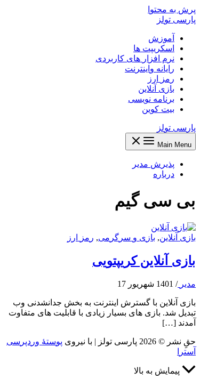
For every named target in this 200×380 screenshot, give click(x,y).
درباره (163, 174)
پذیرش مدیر (153, 163)
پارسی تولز (176, 19)
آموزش (161, 38)
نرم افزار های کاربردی (134, 58)
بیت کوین (158, 109)
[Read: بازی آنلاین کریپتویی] (173, 227)
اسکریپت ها (153, 48)
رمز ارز (161, 78)
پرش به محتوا (172, 9)
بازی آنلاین (156, 88)
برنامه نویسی (151, 98)
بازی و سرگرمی (126, 237)
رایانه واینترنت (149, 68)
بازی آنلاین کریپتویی (144, 261)
